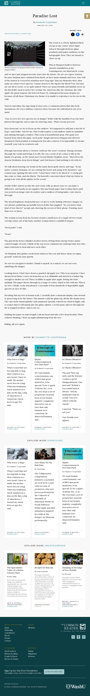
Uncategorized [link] (11, 33)
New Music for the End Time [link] (43, 463)
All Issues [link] (31, 628)
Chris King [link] (41, 469)
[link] (87, 16)
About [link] (6, 628)
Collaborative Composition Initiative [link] (43, 476)
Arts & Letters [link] (41, 532)
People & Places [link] (10, 656)
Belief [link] (65, 601)
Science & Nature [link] (43, 427)
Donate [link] (7, 638)
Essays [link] (38, 606)
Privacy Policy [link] (11, 684)
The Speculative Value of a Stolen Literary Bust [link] (15, 570)
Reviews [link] (31, 656)
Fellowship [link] (8, 630)
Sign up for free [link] (54, 672)
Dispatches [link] (26, 33)
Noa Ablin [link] (12, 577)
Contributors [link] (9, 633)
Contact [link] (7, 641)
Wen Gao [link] (68, 574)
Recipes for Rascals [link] (44, 567)
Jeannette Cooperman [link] (46, 22)
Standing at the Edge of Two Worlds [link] (72, 568)
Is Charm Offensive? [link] (71, 359)
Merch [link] (7, 635)
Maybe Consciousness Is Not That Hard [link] (43, 362)
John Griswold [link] (42, 572)
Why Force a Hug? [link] (16, 359)
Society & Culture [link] (15, 427)
